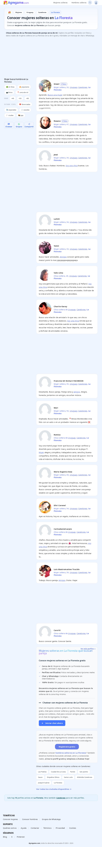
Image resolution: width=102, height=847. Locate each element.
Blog (5, 837)
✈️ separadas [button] (11, 110)
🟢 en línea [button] (10, 87)
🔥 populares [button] (24, 87)
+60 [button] (27, 98)
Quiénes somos (10, 828)
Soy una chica (72, 165)
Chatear (8, 126)
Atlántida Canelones (84, 777)
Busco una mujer (55, 95)
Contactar (35, 828)
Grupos (19, 126)
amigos (77, 392)
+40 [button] (12, 98)
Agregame (18, 2)
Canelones (82, 87)
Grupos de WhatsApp (51, 819)
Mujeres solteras (60, 2)
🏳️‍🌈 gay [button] (20, 115)
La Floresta (58, 783)
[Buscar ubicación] (90, 2)
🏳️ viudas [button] (9, 115)
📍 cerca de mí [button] (22, 92)
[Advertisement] (51, 57)
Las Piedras (42, 772)
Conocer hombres (30, 819)
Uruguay (73, 87)
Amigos (63, 257)
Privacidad (60, 828)
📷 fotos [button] (9, 92)
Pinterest (21, 837)
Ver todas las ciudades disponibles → (53, 789)
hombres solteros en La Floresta (70, 753)
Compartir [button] (29, 126)
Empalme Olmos (53, 777)
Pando (72, 772)
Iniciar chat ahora (52, 723)
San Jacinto (84, 772)
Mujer (41, 452)
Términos (47, 828)
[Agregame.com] (9, 12)
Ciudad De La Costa (58, 772)
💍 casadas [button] (25, 110)
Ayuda (23, 828)
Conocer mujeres (10, 819)
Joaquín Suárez (43, 783)
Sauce (40, 777)
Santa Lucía (68, 777)
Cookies (72, 828)
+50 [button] (20, 98)
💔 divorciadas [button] (24, 104)
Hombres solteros (79, 2)
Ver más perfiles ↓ (88, 649)
